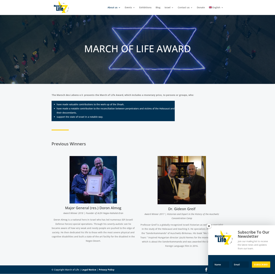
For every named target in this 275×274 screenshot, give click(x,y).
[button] (7, 267)
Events (128, 7)
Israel (167, 7)
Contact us (184, 7)
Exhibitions (145, 7)
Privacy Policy (106, 269)
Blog (158, 7)
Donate (201, 7)
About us (112, 7)
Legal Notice (89, 269)
